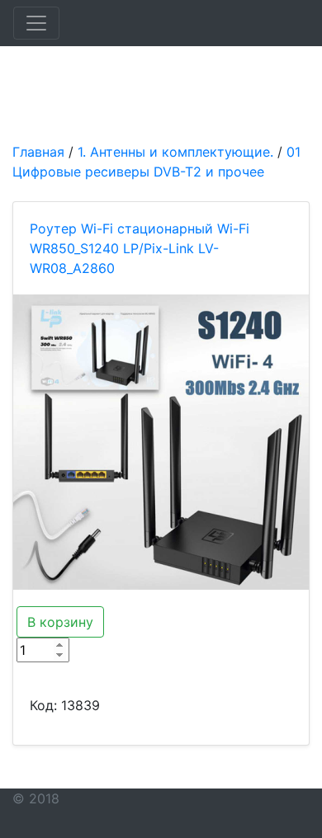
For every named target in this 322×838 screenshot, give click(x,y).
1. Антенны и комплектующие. (175, 152)
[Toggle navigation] (36, 23)
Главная (38, 152)
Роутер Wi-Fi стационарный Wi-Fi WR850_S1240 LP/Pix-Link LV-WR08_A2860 (139, 248)
